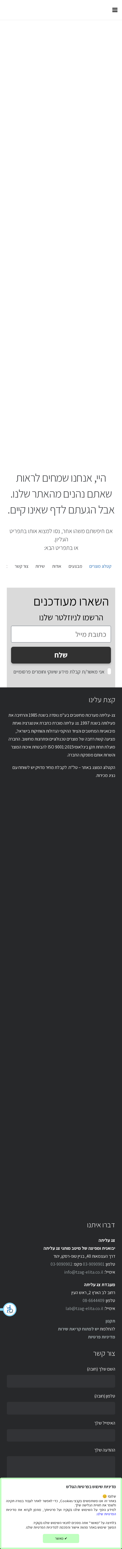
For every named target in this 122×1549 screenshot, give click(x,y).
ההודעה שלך (104, 1450)
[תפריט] (114, 10)
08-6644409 (93, 1300)
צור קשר (21, 566)
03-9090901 (93, 1264)
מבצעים (75, 566)
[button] (8, 1309)
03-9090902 (62, 1264)
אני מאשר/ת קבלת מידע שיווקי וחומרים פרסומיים (58, 671)
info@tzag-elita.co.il (83, 1272)
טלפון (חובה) (104, 1396)
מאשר (61, 1538)
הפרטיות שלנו (106, 1513)
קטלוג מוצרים (100, 566)
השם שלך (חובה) (101, 1369)
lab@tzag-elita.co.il (84, 1308)
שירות (40, 566)
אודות (56, 566)
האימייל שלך (104, 1423)
